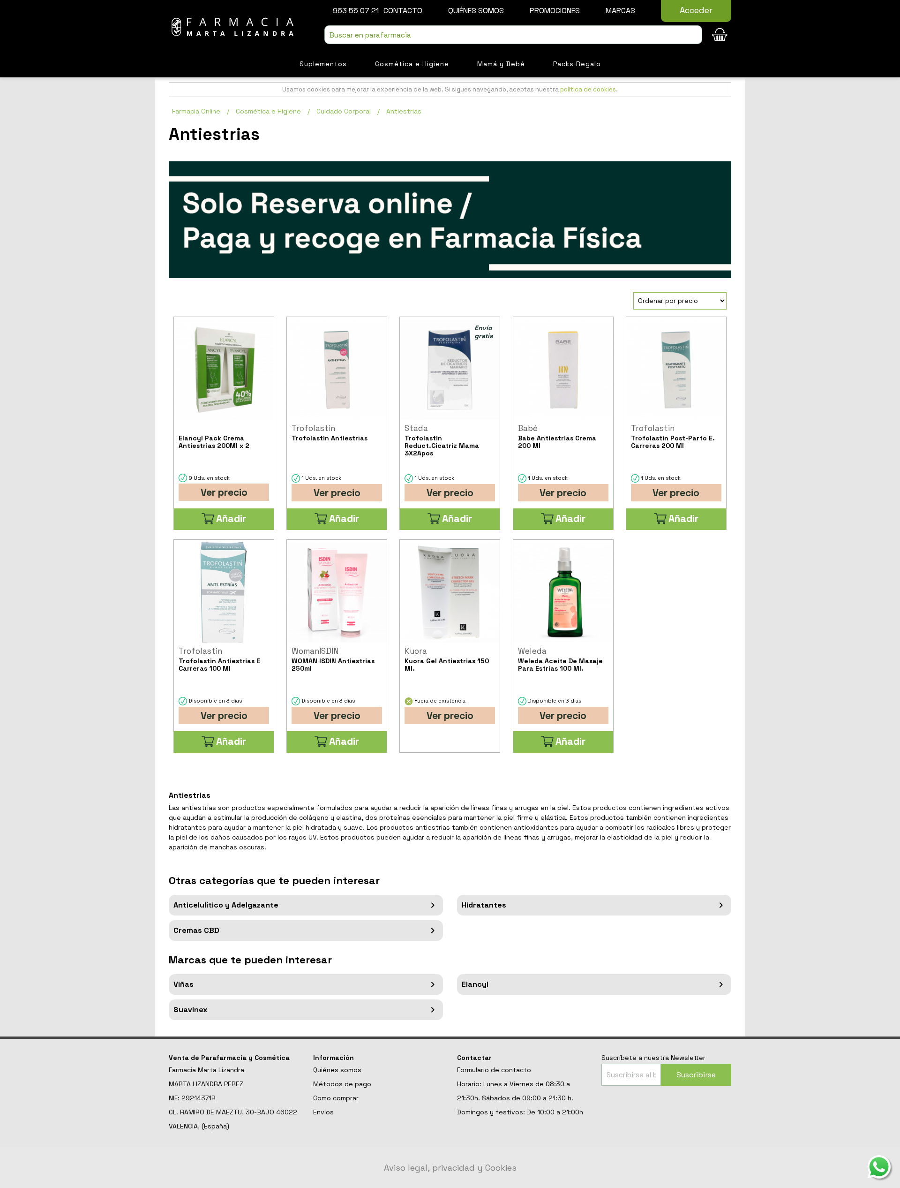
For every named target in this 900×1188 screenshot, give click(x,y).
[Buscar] (692, 35)
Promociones (555, 10)
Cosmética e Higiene (412, 64)
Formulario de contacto (494, 1070)
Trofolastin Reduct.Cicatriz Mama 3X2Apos (442, 445)
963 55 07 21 (356, 10)
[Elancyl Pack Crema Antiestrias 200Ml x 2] (224, 370)
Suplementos (323, 64)
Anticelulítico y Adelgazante (225, 905)
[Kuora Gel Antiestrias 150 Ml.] (450, 592)
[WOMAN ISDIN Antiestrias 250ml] (337, 592)
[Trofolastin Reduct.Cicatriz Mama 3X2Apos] (450, 370)
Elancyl (475, 984)
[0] (719, 34)
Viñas (183, 984)
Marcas (620, 10)
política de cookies (588, 89)
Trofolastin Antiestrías (330, 438)
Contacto (402, 10)
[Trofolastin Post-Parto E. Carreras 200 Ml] (676, 370)
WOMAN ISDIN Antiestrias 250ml (333, 664)
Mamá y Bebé (501, 64)
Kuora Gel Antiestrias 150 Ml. (447, 664)
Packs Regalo (577, 64)
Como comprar (336, 1098)
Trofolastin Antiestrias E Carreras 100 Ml (219, 664)
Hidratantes (484, 905)
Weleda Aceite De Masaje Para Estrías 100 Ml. (560, 664)
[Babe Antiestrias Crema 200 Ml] (563, 370)
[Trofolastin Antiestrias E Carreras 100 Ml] (224, 592)
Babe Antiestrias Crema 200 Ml (557, 441)
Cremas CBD (196, 930)
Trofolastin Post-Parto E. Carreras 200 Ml (673, 441)
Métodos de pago (342, 1084)
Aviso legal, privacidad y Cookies (450, 1167)
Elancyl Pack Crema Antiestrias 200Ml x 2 (214, 441)
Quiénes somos (476, 10)
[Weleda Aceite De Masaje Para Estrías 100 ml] (563, 592)
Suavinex (190, 1009)
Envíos (323, 1112)
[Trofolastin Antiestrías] (337, 370)
